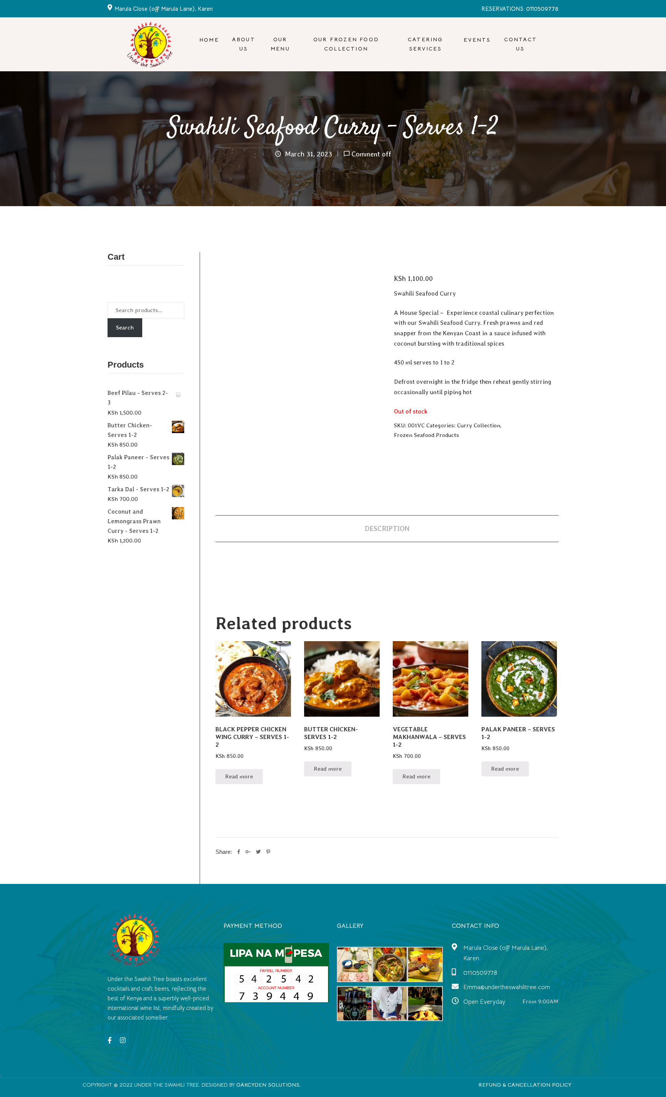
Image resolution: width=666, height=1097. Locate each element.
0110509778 (480, 973)
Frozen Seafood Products (426, 435)
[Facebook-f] (109, 1040)
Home (209, 39)
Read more (239, 776)
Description (387, 528)
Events (477, 39)
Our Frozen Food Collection (346, 44)
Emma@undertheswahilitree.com (506, 987)
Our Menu (280, 44)
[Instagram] (122, 1040)
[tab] (387, 528)
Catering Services (425, 44)
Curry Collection (478, 425)
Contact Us (520, 44)
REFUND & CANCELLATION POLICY (524, 1084)
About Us (243, 44)
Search (125, 327)
